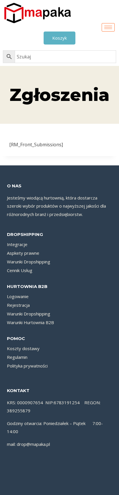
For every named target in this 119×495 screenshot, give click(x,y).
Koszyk (59, 38)
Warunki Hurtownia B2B (30, 322)
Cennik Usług (19, 270)
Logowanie (18, 296)
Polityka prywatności (27, 366)
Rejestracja (18, 305)
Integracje (17, 244)
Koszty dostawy (23, 348)
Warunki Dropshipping (28, 262)
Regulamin (17, 357)
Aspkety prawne (23, 253)
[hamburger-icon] (108, 27)
